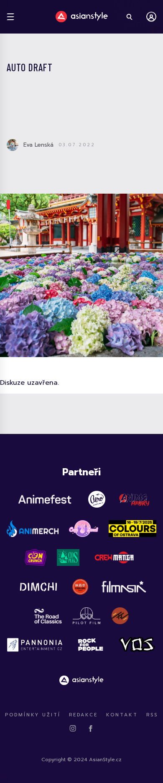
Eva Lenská (38, 144)
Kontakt (122, 714)
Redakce (83, 714)
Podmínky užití (33, 714)
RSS (152, 714)
